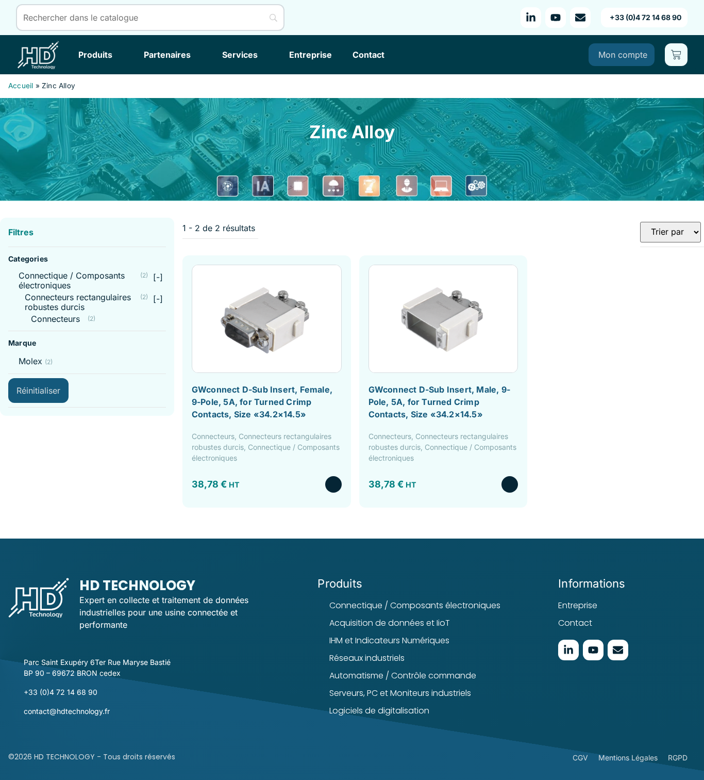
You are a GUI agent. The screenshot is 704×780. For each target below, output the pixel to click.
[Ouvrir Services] (264, 55)
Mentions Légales (628, 757)
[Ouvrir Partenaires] (197, 55)
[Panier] (676, 54)
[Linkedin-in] (531, 17)
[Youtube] (555, 17)
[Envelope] (580, 17)
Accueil (20, 86)
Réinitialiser (38, 390)
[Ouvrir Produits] (119, 55)
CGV (580, 757)
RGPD (678, 757)
